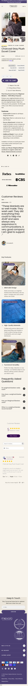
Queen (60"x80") (13, 70)
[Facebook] (8, 155)
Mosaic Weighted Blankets (10, 674)
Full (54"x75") (22, 68)
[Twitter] (10, 155)
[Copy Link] (19, 155)
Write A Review (13, 436)
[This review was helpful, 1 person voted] (19, 482)
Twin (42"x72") (13, 68)
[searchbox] (12, 443)
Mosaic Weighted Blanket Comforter (12, 151)
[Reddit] (16, 155)
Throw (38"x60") (21, 65)
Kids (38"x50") (12, 65)
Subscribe (13, 611)
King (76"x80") (21, 70)
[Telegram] (13, 155)
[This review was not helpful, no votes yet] (22, 482)
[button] (2, 6)
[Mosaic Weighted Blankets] (13, 6)
